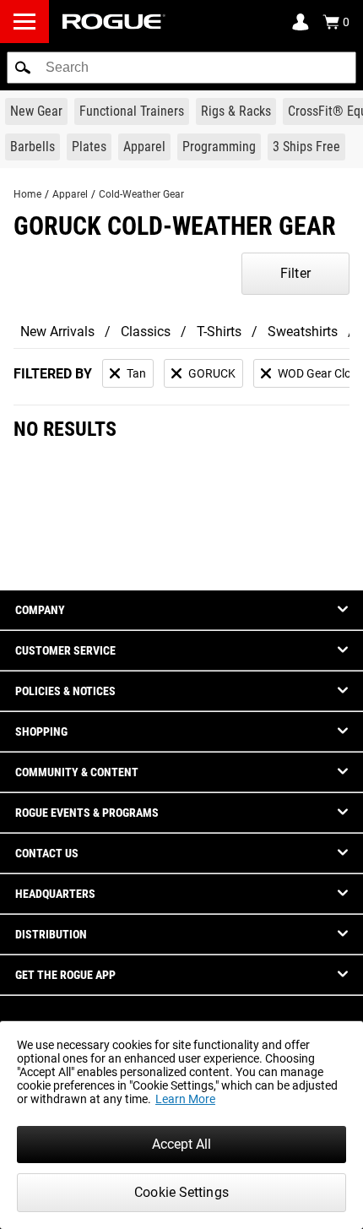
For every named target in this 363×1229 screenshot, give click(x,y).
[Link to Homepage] (113, 21)
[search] (181, 68)
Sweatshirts (303, 332)
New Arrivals (57, 332)
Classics (146, 332)
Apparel (70, 194)
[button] (23, 68)
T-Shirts (219, 332)
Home (27, 194)
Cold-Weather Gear (141, 194)
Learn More (185, 1099)
